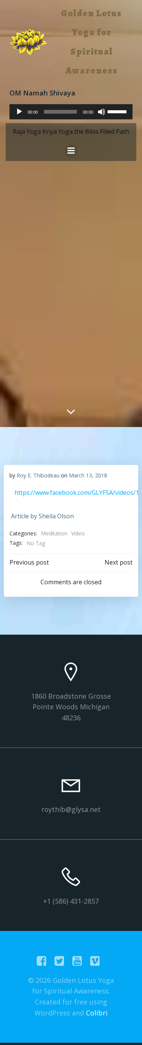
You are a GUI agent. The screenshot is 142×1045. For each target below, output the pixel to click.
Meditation (54, 533)
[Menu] (71, 150)
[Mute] (101, 112)
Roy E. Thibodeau (38, 475)
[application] (71, 111)
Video (78, 533)
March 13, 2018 (88, 475)
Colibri (97, 1012)
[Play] (19, 112)
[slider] (118, 111)
